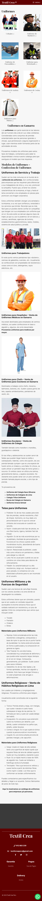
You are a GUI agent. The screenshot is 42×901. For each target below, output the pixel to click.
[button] (38, 897)
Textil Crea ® (9, 2)
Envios (21, 880)
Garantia (10, 866)
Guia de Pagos (31, 866)
